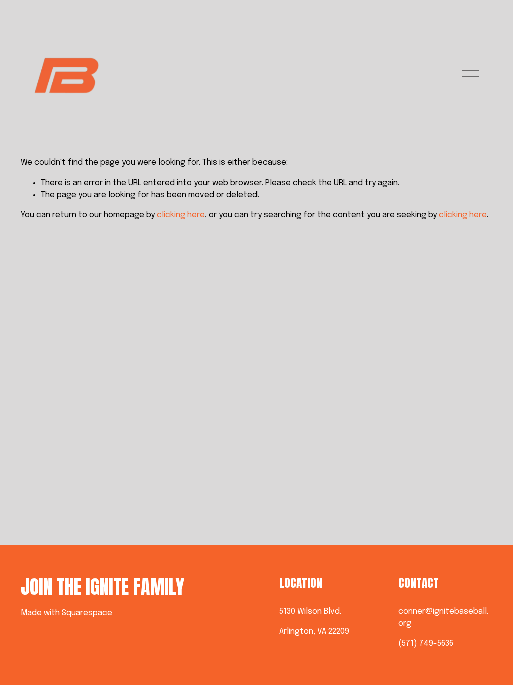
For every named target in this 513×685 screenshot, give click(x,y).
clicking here (181, 215)
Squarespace (87, 613)
